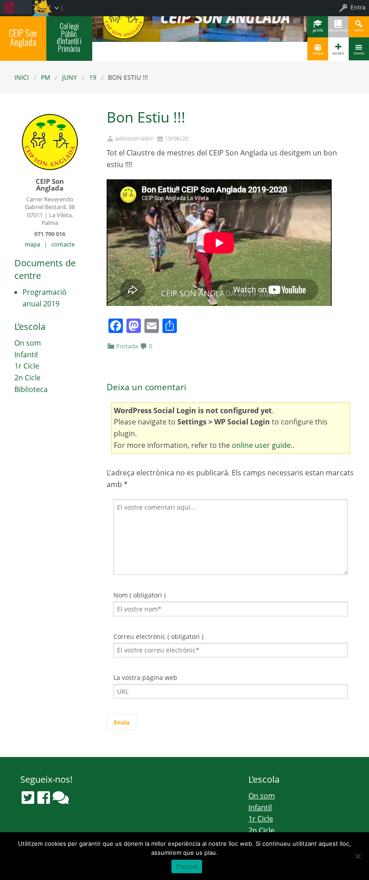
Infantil (26, 355)
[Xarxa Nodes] (61, 797)
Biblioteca (31, 389)
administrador (134, 138)
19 (92, 77)
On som (27, 343)
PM (45, 77)
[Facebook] (43, 797)
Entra (358, 7)
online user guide (261, 445)
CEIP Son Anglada (23, 37)
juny (69, 77)
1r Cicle (26, 366)
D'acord (187, 866)
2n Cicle (27, 378)
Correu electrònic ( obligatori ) (158, 636)
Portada (127, 346)
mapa (32, 244)
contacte (63, 244)
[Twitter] (28, 797)
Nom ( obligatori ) (139, 595)
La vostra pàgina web (145, 677)
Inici (21, 77)
